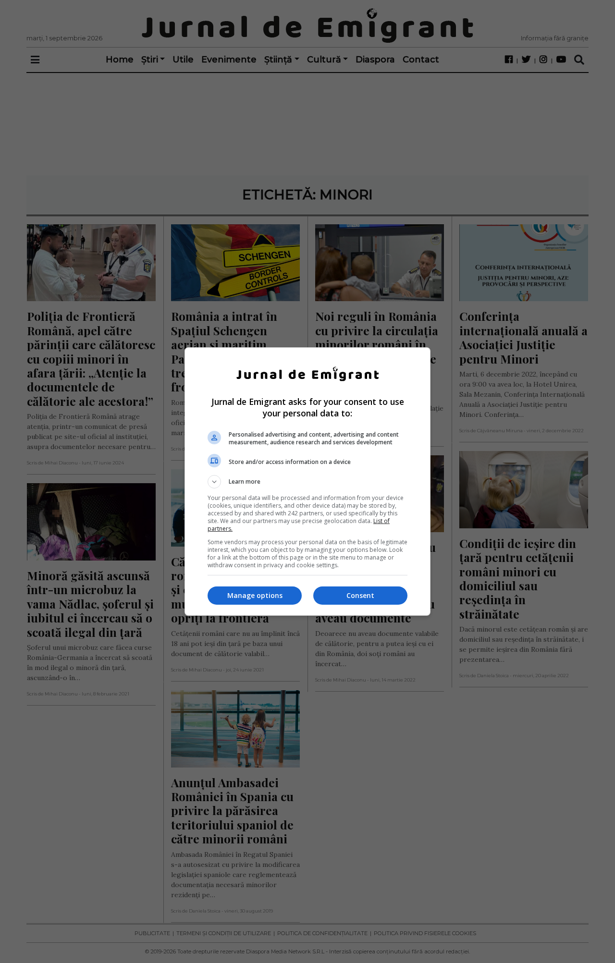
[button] (307, 481)
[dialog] (307, 481)
